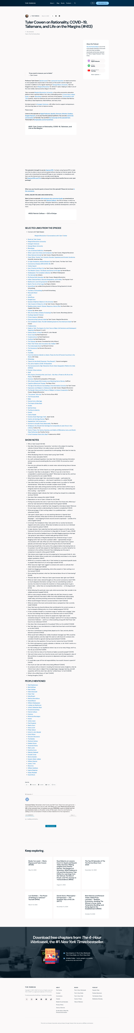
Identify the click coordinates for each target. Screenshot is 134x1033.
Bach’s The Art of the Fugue (36, 284)
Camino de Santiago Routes (36, 419)
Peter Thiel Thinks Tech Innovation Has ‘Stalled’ (42, 344)
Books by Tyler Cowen (34, 239)
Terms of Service (60, 1007)
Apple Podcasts (45, 113)
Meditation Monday (97, 999)
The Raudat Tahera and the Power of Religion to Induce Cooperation (48, 390)
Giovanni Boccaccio (34, 736)
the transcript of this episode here (59, 118)
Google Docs (31, 299)
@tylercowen (44, 81)
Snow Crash (31, 335)
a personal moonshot (57, 81)
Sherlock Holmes (33, 741)
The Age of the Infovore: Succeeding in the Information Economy (47, 385)
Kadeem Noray (32, 743)
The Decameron (32, 348)
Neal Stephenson (33, 685)
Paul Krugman (32, 723)
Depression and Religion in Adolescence (40, 388)
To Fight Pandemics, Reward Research (39, 261)
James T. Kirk (32, 763)
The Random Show (97, 996)
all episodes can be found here (43, 120)
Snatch (30, 412)
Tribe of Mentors (78, 1002)
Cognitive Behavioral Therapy (36, 383)
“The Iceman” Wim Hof (34, 394)
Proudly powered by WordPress (33, 995)
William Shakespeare (34, 703)
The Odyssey (32, 341)
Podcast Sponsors (97, 993)
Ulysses (30, 310)
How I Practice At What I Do (36, 268)
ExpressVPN (49, 170)
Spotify (53, 113)
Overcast (58, 113)
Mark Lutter (31, 748)
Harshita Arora (32, 750)
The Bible (30, 352)
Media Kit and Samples (62, 1002)
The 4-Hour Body (78, 993)
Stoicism (30, 379)
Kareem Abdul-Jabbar (34, 759)
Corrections (59, 996)
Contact (58, 993)
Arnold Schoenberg (33, 710)
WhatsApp (31, 359)
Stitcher (64, 113)
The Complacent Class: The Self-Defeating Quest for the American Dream (49, 321)
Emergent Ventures (42, 104)
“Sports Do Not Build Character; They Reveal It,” (42, 361)
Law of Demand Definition (35, 250)
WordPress (31, 297)
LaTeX (29, 295)
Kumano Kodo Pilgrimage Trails (37, 417)
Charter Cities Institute (35, 370)
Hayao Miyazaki (32, 772)
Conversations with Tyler (54, 235)
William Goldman (33, 768)
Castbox (70, 113)
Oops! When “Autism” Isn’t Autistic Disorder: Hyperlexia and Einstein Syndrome (51, 257)
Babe (29, 399)
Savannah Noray (33, 745)
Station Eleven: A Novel (35, 332)
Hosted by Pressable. (47, 995)
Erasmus (30, 714)
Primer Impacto (32, 317)
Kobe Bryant (31, 696)
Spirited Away (32, 408)
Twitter (65, 235)
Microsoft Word (32, 293)
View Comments (51, 826)
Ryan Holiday (32, 689)
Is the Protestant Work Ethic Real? (38, 434)
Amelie (30, 405)
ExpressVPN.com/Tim (34, 178)
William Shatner (32, 761)
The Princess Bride (33, 396)
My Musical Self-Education (36, 277)
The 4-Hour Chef (78, 996)
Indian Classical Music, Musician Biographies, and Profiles (45, 279)
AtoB (29, 372)
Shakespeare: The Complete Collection (39, 273)
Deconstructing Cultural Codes (37, 319)
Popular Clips (95, 990)
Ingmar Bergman (33, 770)
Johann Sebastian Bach (35, 707)
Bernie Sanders (32, 757)
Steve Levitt (31, 727)
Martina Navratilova (34, 698)
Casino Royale (32, 414)
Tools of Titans (78, 999)
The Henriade (32, 275)
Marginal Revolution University (44, 92)
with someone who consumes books (51, 198)
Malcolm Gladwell (33, 752)
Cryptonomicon (32, 337)
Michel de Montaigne (34, 716)
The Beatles (31, 739)
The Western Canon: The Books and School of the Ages (44, 270)
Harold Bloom (32, 701)
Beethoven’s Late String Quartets (38, 282)
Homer (30, 718)
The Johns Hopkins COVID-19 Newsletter (40, 363)
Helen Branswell (32, 692)
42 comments (30, 31)
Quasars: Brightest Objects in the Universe (40, 302)
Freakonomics (32, 326)
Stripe (29, 350)
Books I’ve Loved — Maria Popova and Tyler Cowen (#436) (37, 863)
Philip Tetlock (32, 730)
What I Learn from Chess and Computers (40, 253)
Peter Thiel (31, 694)
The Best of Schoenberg (35, 290)
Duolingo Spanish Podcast (35, 315)
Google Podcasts (30, 116)
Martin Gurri (31, 725)
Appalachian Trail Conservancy (37, 421)
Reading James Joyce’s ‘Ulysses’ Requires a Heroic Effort (44, 306)
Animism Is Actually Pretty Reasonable (39, 423)
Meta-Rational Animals (34, 255)
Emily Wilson (31, 734)
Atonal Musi (31, 286)
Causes (58, 999)
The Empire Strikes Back (35, 403)
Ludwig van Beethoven (34, 705)
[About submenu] (54, 3)
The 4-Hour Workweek (80, 990)
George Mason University (60, 85)
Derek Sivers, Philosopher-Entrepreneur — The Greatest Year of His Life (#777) (66, 898)
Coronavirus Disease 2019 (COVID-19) (39, 264)
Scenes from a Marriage (35, 401)
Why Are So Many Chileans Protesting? (39, 313)
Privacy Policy (59, 1004)
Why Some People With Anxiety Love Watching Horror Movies (46, 381)
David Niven (31, 775)
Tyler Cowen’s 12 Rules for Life (37, 304)
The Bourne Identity (34, 410)
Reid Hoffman (32, 687)
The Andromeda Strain (34, 346)
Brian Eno (31, 766)
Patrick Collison (32, 712)
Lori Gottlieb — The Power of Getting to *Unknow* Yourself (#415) (37, 897)
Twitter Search (32, 266)
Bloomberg (31, 248)
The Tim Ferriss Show (34, 34)
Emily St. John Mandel (34, 732)
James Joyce (31, 721)
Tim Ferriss (59, 990)
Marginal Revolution (43, 87)
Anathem (30, 339)
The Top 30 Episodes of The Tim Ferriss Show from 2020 (95, 863)
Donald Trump (32, 754)
